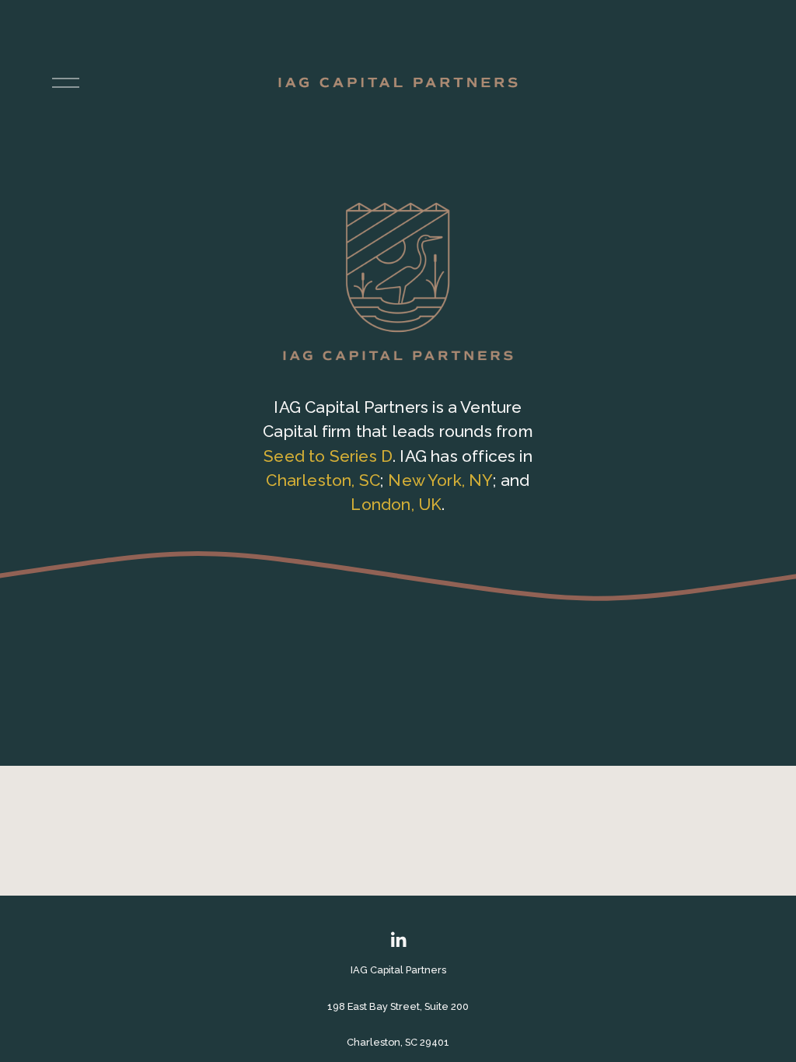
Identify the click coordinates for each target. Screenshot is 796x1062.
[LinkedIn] (398, 940)
